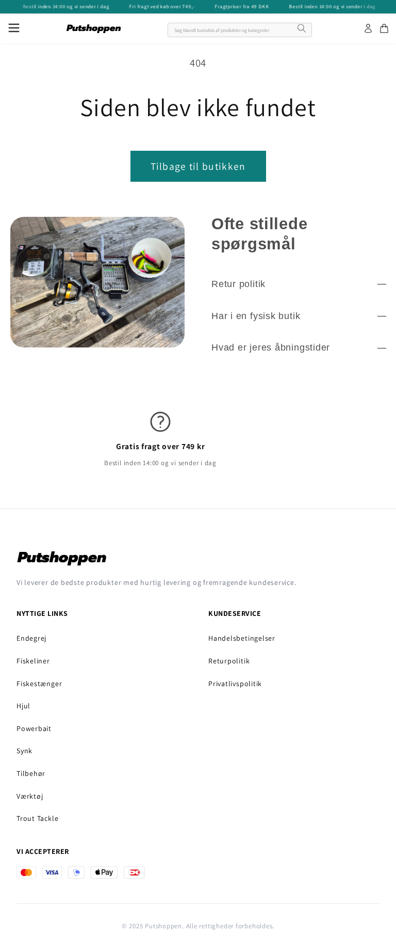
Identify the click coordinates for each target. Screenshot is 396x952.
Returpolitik (229, 660)
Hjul (23, 705)
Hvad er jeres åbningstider (270, 347)
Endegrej (31, 638)
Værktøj (29, 796)
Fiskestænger (39, 683)
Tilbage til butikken (198, 166)
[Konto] (368, 28)
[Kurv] (384, 28)
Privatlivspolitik (235, 683)
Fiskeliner (33, 660)
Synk (24, 750)
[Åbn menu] (14, 29)
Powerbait (34, 728)
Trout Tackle (37, 818)
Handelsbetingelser (241, 638)
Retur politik (238, 284)
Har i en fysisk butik (255, 316)
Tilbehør (30, 773)
